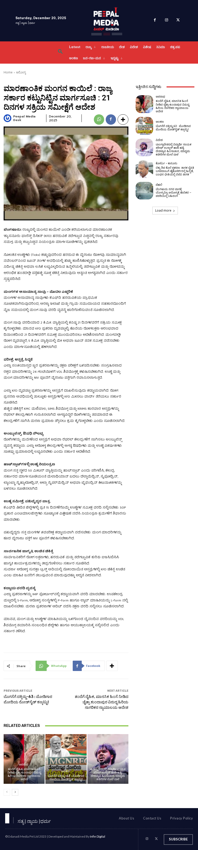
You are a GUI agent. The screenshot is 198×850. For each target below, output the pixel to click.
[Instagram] (166, 20)
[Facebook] (154, 20)
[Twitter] (178, 20)
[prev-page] (7, 792)
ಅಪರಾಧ (23, 764)
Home (8, 72)
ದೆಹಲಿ (159, 184)
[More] (123, 119)
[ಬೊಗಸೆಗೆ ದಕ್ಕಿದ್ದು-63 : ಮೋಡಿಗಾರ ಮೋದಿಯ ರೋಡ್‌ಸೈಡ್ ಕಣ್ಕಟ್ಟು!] (65, 759)
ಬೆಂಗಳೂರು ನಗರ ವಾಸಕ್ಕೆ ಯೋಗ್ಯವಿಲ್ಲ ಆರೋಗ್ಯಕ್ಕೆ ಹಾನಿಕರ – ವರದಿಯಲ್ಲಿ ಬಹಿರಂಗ (173, 193)
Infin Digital (97, 836)
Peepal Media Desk (24, 118)
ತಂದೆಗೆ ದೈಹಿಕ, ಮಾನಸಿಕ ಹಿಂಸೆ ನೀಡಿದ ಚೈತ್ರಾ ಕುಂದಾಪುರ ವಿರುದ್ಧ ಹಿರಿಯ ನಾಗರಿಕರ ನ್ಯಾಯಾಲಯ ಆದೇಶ (101, 702)
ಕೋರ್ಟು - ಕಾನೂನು (166, 163)
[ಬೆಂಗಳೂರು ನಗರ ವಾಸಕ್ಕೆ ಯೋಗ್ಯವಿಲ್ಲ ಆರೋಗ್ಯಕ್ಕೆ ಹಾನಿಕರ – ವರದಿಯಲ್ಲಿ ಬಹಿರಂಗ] (144, 190)
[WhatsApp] (99, 119)
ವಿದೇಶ (107, 764)
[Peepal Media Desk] (8, 118)
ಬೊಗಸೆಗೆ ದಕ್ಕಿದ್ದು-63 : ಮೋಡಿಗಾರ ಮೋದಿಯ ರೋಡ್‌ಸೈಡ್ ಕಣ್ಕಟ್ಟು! (66, 777)
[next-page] (15, 792)
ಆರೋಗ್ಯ (21, 72)
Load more (163, 210)
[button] (60, 52)
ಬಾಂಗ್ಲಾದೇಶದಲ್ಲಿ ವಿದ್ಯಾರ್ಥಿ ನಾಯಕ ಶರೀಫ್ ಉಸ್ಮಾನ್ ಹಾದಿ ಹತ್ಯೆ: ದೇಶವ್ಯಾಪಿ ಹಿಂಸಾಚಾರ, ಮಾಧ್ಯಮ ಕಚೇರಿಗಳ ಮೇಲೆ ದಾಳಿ (108, 774)
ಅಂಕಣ (65, 771)
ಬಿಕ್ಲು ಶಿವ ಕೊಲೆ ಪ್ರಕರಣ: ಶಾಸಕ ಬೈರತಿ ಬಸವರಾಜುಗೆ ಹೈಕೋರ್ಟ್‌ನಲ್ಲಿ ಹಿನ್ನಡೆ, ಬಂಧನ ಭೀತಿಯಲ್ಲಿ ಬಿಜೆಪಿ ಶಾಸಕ (175, 171)
